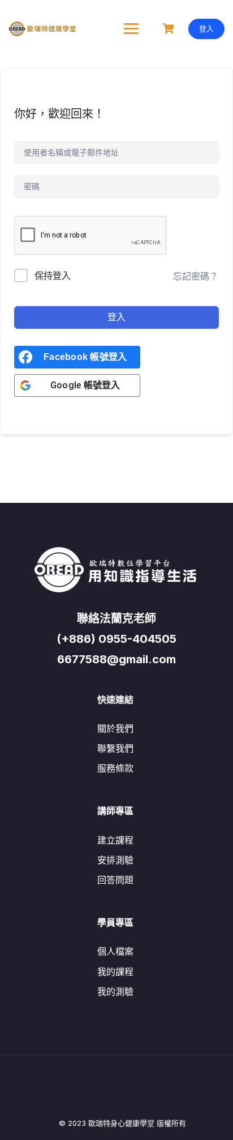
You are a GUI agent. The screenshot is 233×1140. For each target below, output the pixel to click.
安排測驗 (115, 860)
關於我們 (115, 728)
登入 (206, 28)
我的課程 (115, 971)
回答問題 (115, 879)
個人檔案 (115, 951)
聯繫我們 (115, 748)
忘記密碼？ (195, 276)
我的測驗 (115, 991)
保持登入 (52, 275)
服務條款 (115, 768)
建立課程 (115, 840)
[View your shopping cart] (169, 28)
